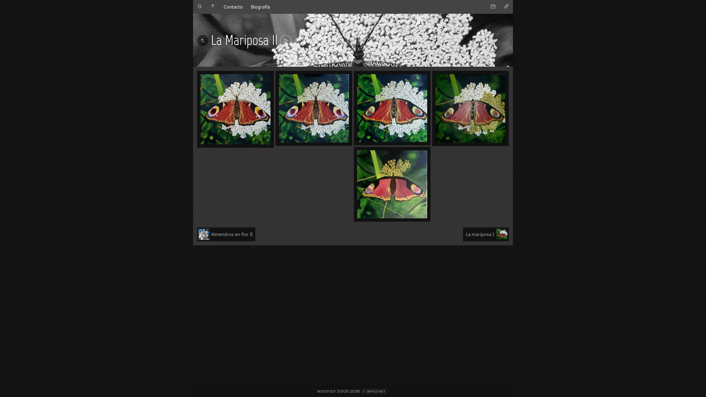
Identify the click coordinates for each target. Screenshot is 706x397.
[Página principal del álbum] (213, 7)
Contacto (233, 7)
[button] (8, 388)
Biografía (260, 7)
